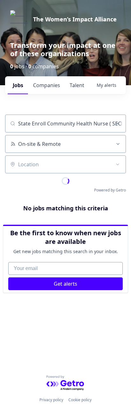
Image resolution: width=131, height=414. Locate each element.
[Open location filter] (118, 164)
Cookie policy (80, 400)
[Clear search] (118, 124)
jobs (18, 85)
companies (46, 85)
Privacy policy (51, 400)
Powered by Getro (110, 190)
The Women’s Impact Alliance (75, 19)
